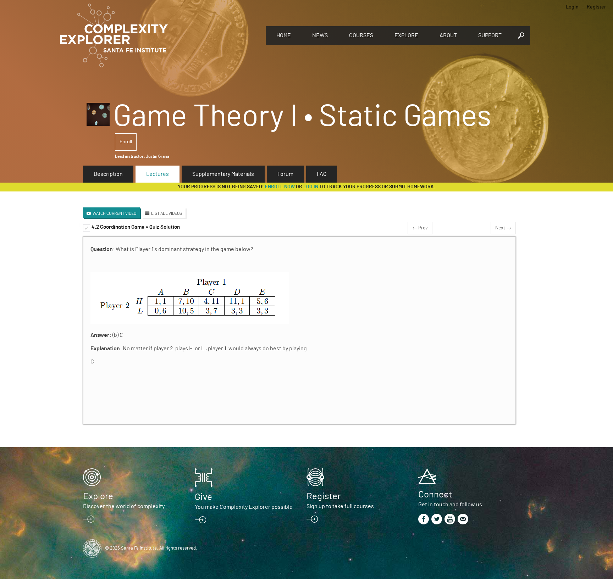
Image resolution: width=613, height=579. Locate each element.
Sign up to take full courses (340, 506)
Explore (406, 35)
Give (203, 497)
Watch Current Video (114, 213)
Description (108, 174)
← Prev (420, 228)
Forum (285, 174)
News (320, 35)
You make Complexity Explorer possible (244, 507)
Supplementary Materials (223, 174)
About (448, 35)
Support (490, 35)
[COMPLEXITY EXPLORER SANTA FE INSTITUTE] (159, 35)
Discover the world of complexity (124, 506)
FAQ (321, 174)
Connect (435, 494)
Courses (361, 35)
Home (283, 35)
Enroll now (280, 186)
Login (572, 7)
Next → (503, 228)
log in (310, 186)
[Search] (521, 35)
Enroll (126, 141)
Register (596, 7)
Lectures (157, 174)
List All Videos (166, 213)
